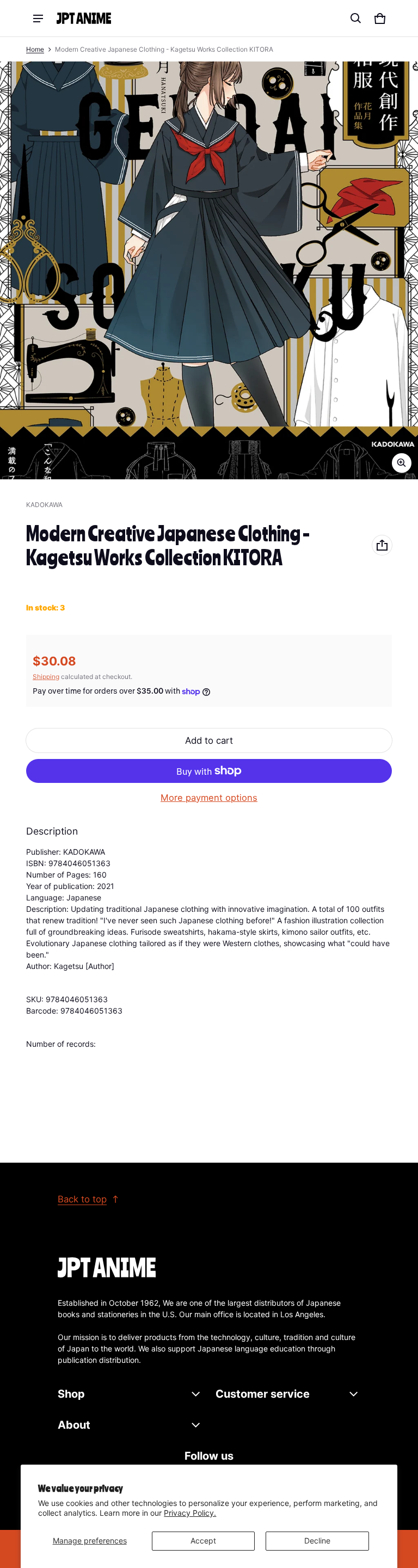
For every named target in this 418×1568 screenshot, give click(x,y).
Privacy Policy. (190, 1512)
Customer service (263, 1393)
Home (35, 49)
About (74, 1424)
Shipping (46, 676)
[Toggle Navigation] (38, 18)
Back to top (82, 1199)
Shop (71, 1393)
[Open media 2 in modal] (209, 270)
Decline (317, 1540)
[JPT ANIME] (84, 18)
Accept (203, 1540)
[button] (356, 18)
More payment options (209, 797)
